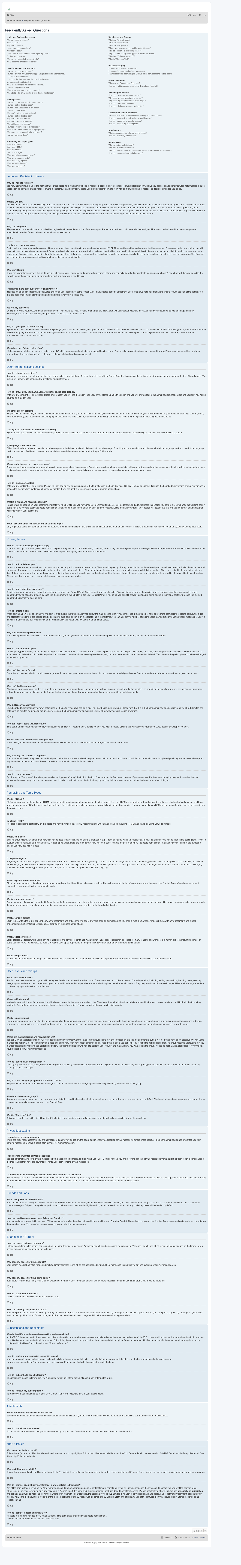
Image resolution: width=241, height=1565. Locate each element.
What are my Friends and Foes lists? (124, 83)
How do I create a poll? (16, 110)
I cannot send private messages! (123, 68)
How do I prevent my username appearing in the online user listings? (36, 74)
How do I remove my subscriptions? (124, 124)
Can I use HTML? (14, 147)
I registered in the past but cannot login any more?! (28, 54)
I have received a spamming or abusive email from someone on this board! (140, 74)
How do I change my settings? (20, 71)
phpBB (99, 451)
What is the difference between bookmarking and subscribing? (135, 115)
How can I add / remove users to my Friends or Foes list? (133, 86)
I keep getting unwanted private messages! (127, 71)
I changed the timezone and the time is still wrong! (28, 79)
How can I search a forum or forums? (125, 95)
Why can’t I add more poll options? (21, 113)
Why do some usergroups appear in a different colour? (132, 54)
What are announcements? (18, 158)
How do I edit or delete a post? (20, 105)
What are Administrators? (119, 40)
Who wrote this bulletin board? (121, 145)
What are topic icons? (16, 166)
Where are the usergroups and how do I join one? (130, 48)
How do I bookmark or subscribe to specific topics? (130, 118)
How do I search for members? (122, 103)
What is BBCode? (14, 144)
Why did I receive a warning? (19, 124)
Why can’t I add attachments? (19, 121)
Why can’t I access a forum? (19, 118)
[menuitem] (10, 15)
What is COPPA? (14, 43)
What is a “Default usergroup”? (122, 56)
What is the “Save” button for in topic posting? (26, 129)
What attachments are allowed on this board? (128, 133)
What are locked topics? (17, 163)
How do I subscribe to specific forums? (125, 121)
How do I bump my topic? (17, 135)
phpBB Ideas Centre (135, 1472)
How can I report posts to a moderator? (23, 127)
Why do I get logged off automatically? (23, 59)
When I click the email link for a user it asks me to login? (30, 93)
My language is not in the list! (19, 82)
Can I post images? (15, 152)
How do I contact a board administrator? (126, 153)
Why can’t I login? (14, 51)
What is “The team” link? (119, 59)
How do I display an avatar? (19, 87)
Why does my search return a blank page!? (127, 101)
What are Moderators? (118, 43)
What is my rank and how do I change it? (24, 90)
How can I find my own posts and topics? (126, 106)
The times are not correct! (18, 77)
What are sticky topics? (17, 161)
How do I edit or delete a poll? (19, 116)
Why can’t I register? (15, 45)
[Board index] (9, 8)
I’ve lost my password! (16, 56)
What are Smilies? (14, 150)
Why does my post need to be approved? (24, 132)
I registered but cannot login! (19, 48)
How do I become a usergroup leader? (125, 51)
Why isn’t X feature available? (121, 148)
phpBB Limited (86, 1453)
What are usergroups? (118, 45)
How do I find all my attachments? (123, 136)
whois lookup (13, 1491)
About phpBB (13, 1456)
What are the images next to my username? (25, 85)
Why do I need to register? (18, 40)
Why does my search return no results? (126, 98)
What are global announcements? (21, 155)
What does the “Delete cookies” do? (22, 62)
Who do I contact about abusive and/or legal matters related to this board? (140, 150)
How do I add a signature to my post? (23, 108)
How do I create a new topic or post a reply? (25, 102)
